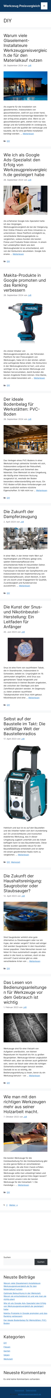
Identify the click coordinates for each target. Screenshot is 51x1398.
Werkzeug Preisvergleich (22, 6)
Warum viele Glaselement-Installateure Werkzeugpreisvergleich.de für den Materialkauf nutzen (25, 48)
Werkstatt (15, 862)
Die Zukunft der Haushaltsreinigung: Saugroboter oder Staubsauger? (23, 883)
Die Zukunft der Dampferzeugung (20, 514)
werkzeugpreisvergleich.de (29, 1394)
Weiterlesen (28, 134)
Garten (7, 1351)
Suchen (7, 1257)
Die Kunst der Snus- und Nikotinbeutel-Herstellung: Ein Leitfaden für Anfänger (23, 616)
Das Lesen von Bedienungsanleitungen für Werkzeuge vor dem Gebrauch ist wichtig (25, 992)
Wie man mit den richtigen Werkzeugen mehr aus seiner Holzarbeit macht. (25, 1104)
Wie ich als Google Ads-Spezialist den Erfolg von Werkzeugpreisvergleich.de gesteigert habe (25, 1306)
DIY (8, 141)
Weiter (13, 1205)
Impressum (20, 1390)
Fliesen (7, 1347)
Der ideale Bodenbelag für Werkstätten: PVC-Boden (22, 406)
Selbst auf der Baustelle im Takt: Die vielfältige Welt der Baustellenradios (24, 726)
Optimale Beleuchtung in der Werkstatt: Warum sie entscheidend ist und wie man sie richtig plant (25, 1296)
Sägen (7, 1355)
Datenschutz (31, 1390)
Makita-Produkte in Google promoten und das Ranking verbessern (25, 283)
